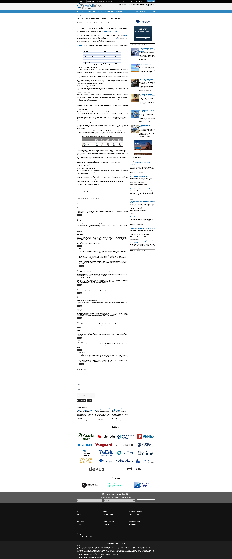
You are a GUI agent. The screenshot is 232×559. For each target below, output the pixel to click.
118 (80, 15)
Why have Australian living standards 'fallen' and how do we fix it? (147, 96)
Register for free (151, 1)
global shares (90, 196)
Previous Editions (91, 11)
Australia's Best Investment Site (136, 517)
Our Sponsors (80, 517)
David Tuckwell (142, 90)
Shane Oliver (142, 106)
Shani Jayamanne (134, 184)
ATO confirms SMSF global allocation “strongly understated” (84, 409)
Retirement (132, 187)
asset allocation (81, 196)
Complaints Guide (133, 524)
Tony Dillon (142, 136)
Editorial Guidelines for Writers (135, 511)
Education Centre (80, 524)
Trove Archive (79, 527)
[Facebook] (99, 22)
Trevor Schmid (133, 236)
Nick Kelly (133, 224)
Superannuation (133, 174)
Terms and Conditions (134, 514)
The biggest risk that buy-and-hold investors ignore (142, 228)
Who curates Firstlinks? (108, 514)
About (145, 1)
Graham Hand (81, 22)
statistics (108, 196)
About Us (105, 511)
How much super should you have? (138, 176)
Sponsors (140, 1)
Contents (79, 514)
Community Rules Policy (108, 521)
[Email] (106, 22)
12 (96, 22)
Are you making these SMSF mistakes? (99, 1)
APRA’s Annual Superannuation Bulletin (109, 31)
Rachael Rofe (142, 61)
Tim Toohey (98, 419)
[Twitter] (101, 22)
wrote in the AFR (113, 38)
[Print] (108, 22)
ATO (86, 196)
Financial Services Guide (112, 551)
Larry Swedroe (133, 250)
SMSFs (104, 196)
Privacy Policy (106, 524)
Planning (132, 161)
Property (132, 213)
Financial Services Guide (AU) (135, 521)
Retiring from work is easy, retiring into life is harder (142, 188)
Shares (131, 199)
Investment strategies (134, 226)
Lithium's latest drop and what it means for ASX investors (124, 1)
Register (145, 500)
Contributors (99, 11)
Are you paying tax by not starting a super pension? (120, 409)
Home (78, 11)
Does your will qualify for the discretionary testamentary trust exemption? (147, 50)
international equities (98, 196)
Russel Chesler (134, 210)
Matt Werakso (142, 121)
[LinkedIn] (103, 22)
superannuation (114, 196)
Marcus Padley (142, 75)
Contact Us (105, 517)
